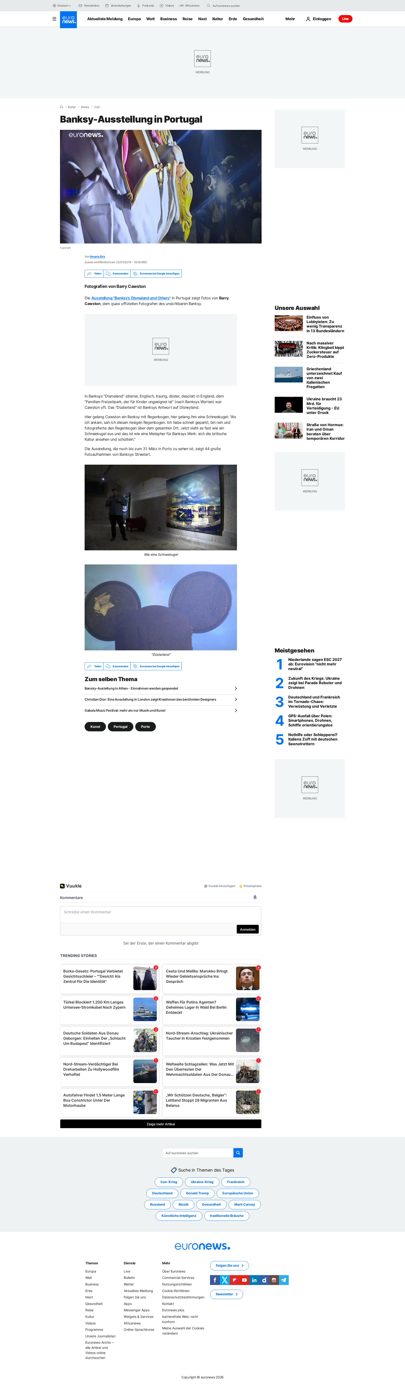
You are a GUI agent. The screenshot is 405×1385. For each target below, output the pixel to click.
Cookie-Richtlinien (176, 1291)
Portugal (121, 727)
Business (168, 18)
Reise (188, 18)
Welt (150, 18)
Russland (157, 1205)
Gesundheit (253, 18)
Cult (97, 107)
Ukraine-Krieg (202, 1182)
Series (85, 107)
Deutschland (162, 1193)
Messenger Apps (137, 1310)
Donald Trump (197, 1193)
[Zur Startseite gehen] (68, 19)
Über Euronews (173, 1271)
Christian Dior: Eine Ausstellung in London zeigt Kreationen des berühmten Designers (150, 699)
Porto (145, 727)
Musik (183, 1205)
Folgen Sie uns (135, 1297)
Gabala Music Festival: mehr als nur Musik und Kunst (125, 710)
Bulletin (129, 1278)
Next (202, 18)
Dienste (129, 1263)
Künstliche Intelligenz (178, 1216)
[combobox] (232, 5)
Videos (90, 1323)
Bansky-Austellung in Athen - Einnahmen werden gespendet (131, 688)
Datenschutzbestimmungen (183, 1297)
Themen (91, 1263)
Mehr (166, 1263)
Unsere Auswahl (297, 308)
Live (345, 19)
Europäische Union (237, 1193)
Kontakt (168, 1304)
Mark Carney (244, 1205)
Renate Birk (97, 256)
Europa (134, 18)
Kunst (95, 727)
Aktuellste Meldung (104, 18)
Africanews (132, 1323)
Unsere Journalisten (100, 1336)
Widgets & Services (139, 1317)
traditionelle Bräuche (227, 1216)
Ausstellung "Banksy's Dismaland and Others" (131, 298)
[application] (161, 186)
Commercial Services (178, 1278)
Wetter (129, 1284)
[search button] (208, 5)
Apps (128, 1304)
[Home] (61, 106)
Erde (233, 18)
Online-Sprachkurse (139, 1329)
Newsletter (224, 1294)
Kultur (217, 18)
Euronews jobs (173, 1310)
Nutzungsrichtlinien (177, 1284)
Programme (94, 1329)
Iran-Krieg (169, 1182)
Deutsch (62, 5)
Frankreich (235, 1182)
